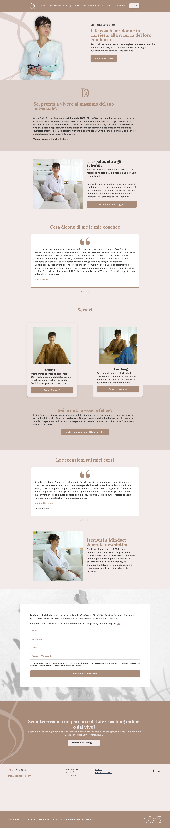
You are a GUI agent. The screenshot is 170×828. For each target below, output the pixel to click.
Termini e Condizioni (154, 816)
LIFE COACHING (103, 772)
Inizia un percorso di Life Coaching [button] (85, 432)
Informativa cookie (155, 820)
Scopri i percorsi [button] (104, 58)
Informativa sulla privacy (153, 818)
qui (118, 623)
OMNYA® (67, 6)
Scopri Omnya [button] (52, 389)
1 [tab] (81, 291)
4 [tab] (88, 291)
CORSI (76, 6)
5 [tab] (90, 520)
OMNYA (70, 772)
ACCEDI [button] (134, 6)
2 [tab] (84, 291)
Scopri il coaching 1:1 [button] (84, 742)
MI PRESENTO (55, 6)
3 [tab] (86, 291)
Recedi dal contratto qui (153, 823)
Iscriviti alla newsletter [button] (85, 673)
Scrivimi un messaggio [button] (111, 204)
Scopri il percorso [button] (118, 389)
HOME (43, 6)
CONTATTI (120, 6)
